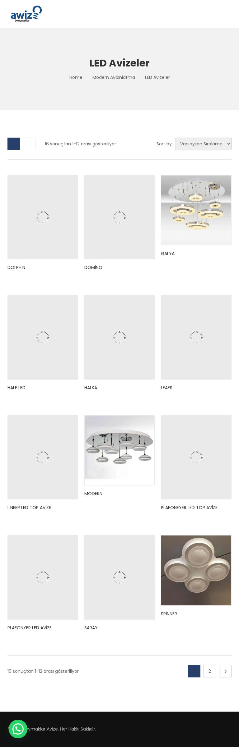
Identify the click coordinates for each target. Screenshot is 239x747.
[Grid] (13, 144)
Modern (93, 493)
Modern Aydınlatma (113, 77)
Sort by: (165, 144)
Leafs (166, 388)
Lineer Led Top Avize (29, 507)
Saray (91, 628)
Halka (90, 388)
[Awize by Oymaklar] (26, 14)
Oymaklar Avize (41, 729)
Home (75, 77)
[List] (29, 144)
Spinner (169, 614)
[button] (18, 729)
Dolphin (16, 267)
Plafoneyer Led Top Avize (189, 507)
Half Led (16, 388)
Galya (168, 253)
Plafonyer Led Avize (29, 628)
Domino (93, 267)
